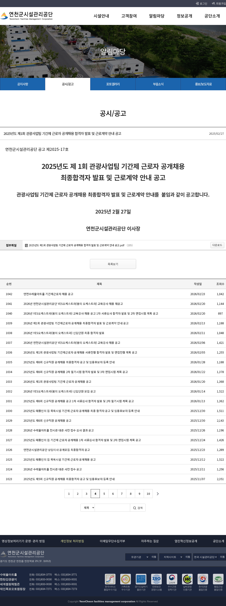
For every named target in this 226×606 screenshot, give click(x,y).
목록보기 (113, 264)
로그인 (203, 3)
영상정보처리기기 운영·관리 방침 (23, 540)
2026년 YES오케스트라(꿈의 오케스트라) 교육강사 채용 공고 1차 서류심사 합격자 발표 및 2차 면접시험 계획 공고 (90, 313)
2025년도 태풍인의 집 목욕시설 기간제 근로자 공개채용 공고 (59, 459)
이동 (154, 557)
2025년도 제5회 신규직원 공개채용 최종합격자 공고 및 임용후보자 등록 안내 (69, 479)
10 (148, 493)
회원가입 (221, 3)
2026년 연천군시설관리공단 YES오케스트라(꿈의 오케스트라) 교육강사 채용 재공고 (73, 303)
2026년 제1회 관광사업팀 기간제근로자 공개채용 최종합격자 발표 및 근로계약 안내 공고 (76, 323)
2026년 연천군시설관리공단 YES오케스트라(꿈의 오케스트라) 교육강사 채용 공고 (71, 342)
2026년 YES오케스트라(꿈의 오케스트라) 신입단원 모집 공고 (59, 391)
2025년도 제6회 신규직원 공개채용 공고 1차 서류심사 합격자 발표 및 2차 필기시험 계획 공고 (78, 401)
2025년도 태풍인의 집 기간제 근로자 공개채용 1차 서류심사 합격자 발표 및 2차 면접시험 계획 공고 (82, 440)
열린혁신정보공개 (186, 540)
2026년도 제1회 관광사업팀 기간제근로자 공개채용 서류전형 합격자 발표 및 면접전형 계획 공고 (80, 352)
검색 (140, 508)
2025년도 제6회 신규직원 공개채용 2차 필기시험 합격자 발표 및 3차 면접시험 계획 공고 (75, 372)
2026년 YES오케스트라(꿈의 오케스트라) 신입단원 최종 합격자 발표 (63, 333)
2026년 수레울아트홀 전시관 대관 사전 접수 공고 (52, 469)
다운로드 (217, 245)
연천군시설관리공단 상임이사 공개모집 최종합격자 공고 (56, 450)
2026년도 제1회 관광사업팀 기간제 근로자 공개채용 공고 (57, 381)
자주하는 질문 (150, 540)
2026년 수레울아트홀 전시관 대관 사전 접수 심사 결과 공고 (58, 430)
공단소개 (218, 540)
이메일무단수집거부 (112, 540)
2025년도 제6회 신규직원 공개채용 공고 (47, 420)
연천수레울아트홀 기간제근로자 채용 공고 (48, 294)
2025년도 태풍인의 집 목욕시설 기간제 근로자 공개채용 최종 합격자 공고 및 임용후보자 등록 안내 (81, 411)
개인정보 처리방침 (72, 540)
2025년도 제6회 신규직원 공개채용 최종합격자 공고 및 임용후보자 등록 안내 (69, 362)
